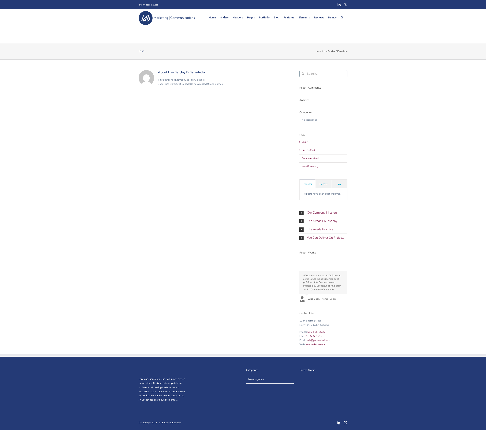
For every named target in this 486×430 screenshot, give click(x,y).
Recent (323, 184)
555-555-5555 (316, 332)
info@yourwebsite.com (319, 340)
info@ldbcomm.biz (148, 4)
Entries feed (308, 150)
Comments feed (310, 158)
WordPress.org (310, 166)
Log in (305, 142)
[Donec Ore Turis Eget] (299, 260)
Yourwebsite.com (315, 344)
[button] (342, 17)
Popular (307, 184)
